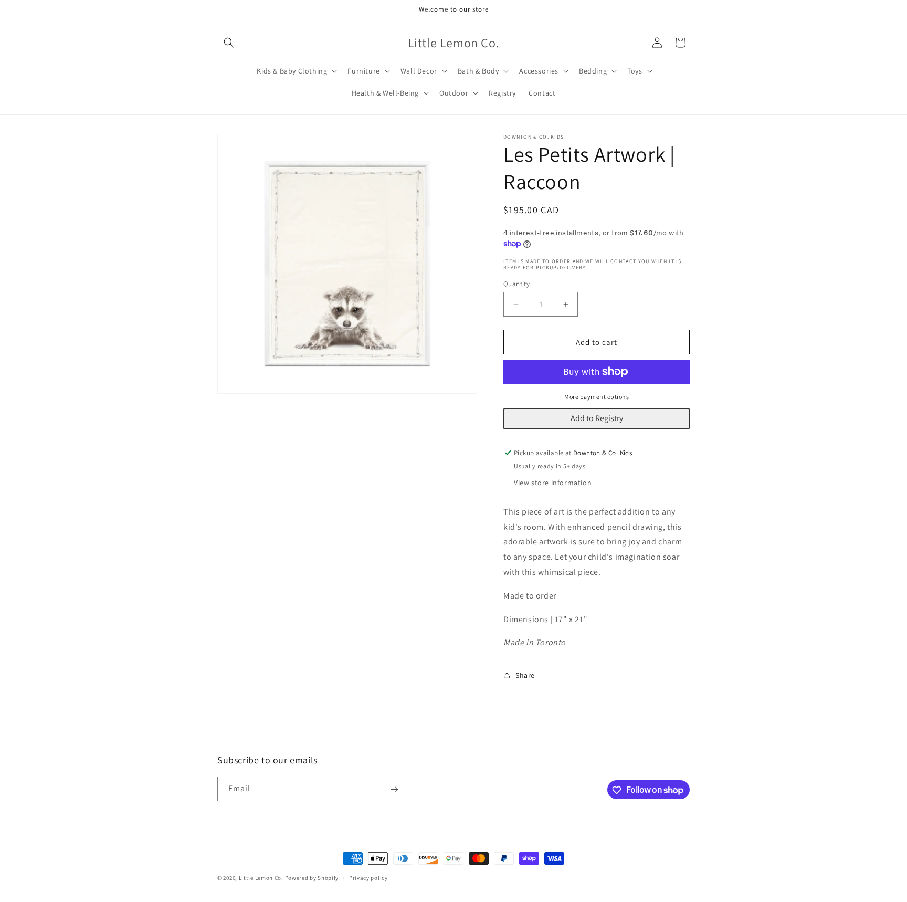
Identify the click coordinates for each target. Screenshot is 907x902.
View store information (553, 482)
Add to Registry (597, 418)
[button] (228, 42)
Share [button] (525, 675)
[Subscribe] (394, 789)
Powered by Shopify (312, 878)
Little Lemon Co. (261, 878)
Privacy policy (368, 877)
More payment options (596, 397)
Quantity (516, 283)
